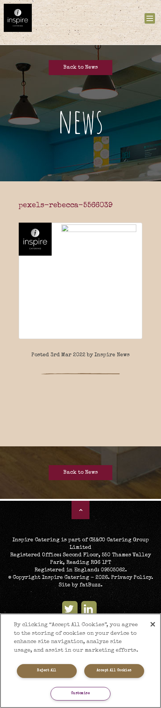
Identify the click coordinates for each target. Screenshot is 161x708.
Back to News (80, 67)
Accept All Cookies (114, 670)
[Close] (153, 624)
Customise (80, 693)
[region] (80, 660)
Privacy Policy (131, 577)
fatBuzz (90, 585)
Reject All (47, 670)
